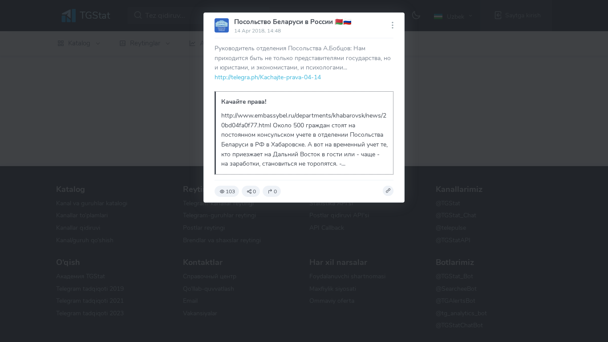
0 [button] (254, 191)
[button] (388, 191)
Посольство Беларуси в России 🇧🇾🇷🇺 (293, 21)
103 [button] (230, 191)
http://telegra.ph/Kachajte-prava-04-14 (268, 77)
